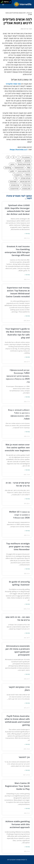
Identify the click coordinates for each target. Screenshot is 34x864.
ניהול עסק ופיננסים (25, 181)
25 (8, 157)
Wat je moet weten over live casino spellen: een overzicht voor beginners (17, 447)
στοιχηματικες (18, 175)
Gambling (8, 168)
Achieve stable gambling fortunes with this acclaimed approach (17, 824)
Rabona (28, 175)
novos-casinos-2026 (24, 171)
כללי (16, 178)
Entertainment (19, 168)
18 (13, 157)
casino (12, 164)
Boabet (19, 161)
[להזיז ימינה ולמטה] (2, 2)
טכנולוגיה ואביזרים (25, 178)
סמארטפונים (13, 181)
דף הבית (29, 13)
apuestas (27, 161)
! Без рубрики (26, 157)
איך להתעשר (24, 757)
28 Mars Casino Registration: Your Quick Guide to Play (17, 786)
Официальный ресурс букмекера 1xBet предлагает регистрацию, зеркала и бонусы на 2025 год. (18, 376)
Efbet (28, 168)
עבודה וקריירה (26, 185)
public (12, 171)
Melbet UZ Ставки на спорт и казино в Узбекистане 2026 (19, 514)
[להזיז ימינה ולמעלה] (2, 1)
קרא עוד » (27, 233)
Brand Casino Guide (24, 164)
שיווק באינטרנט (26, 189)
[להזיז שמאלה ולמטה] (1, 2)
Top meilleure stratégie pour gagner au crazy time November (18, 546)
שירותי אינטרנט (14, 189)
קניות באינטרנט (15, 185)
